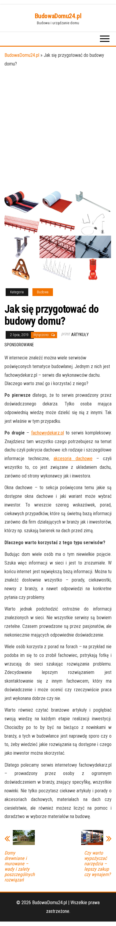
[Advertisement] (58, 129)
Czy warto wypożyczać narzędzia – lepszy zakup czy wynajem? (97, 863)
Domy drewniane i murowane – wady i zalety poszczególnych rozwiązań (19, 866)
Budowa (42, 292)
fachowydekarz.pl (47, 433)
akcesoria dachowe (73, 458)
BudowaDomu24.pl (58, 16)
